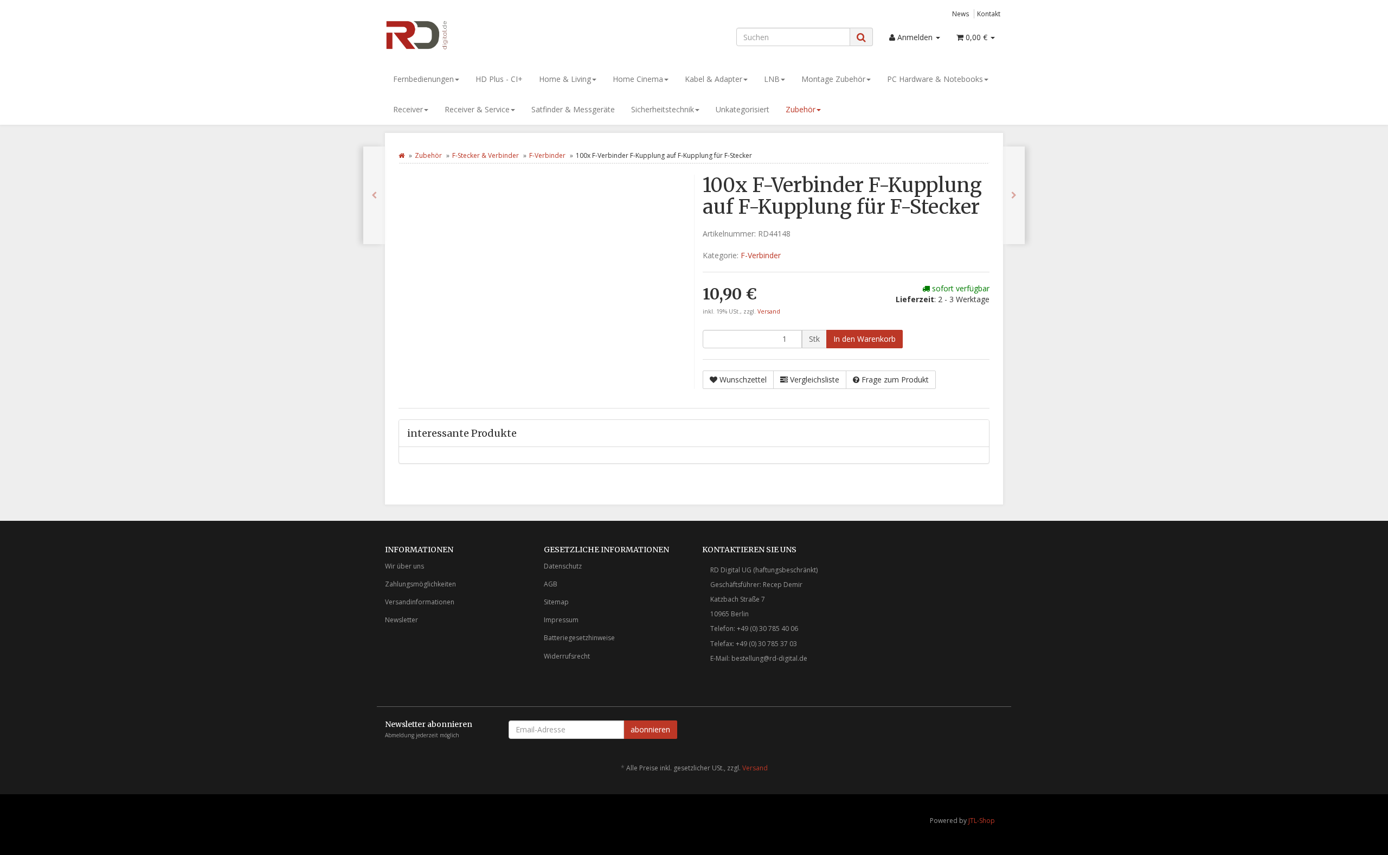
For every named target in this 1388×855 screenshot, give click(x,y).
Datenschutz (563, 566)
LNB (772, 79)
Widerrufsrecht (567, 656)
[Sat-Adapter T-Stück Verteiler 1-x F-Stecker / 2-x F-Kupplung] (374, 195)
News (960, 13)
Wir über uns (404, 566)
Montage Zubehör (833, 79)
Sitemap (556, 602)
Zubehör (800, 109)
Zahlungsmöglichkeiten (420, 584)
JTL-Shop (981, 820)
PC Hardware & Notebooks (935, 79)
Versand (768, 311)
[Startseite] (401, 155)
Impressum (561, 619)
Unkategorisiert (742, 109)
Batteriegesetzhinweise (579, 637)
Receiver (408, 109)
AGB (550, 584)
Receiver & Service (477, 109)
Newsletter (401, 619)
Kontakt (988, 13)
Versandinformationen (419, 602)
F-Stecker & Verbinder (485, 155)
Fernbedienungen (423, 79)
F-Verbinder (547, 155)
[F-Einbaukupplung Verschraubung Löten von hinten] (1014, 195)
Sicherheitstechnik (662, 109)
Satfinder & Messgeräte (573, 109)
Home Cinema (638, 79)
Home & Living (565, 79)
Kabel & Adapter (713, 79)
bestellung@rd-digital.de (769, 658)
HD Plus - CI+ (499, 79)
